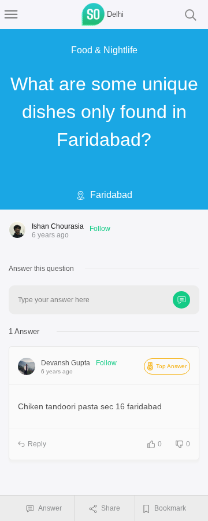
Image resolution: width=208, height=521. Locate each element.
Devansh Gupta (65, 363)
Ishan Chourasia (58, 226)
